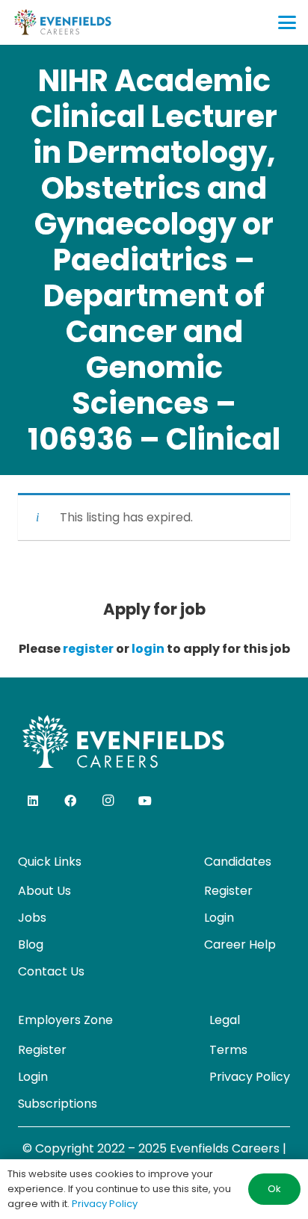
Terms (228, 1049)
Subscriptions (57, 1103)
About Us (44, 890)
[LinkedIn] (33, 801)
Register (228, 890)
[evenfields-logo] (62, 22)
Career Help (240, 944)
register (88, 648)
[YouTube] (145, 801)
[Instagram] (108, 801)
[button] (287, 22)
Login (219, 917)
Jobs (32, 917)
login (148, 648)
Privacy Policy (249, 1076)
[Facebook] (70, 801)
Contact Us (51, 971)
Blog (30, 944)
